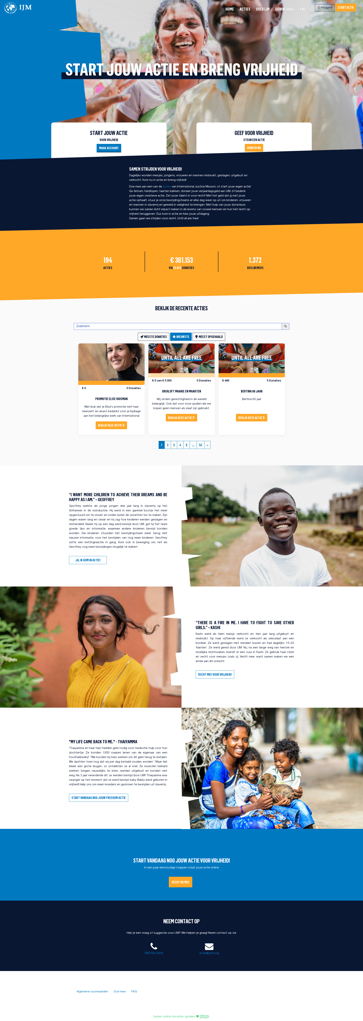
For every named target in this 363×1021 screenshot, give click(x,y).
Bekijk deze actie (110, 425)
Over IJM (263, 9)
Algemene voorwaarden (92, 991)
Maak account (109, 148)
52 (200, 445)
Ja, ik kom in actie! (87, 560)
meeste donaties (155, 337)
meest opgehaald (210, 337)
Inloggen (326, 7)
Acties (245, 9)
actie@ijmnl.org (209, 953)
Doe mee (120, 991)
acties (167, 186)
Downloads (284, 9)
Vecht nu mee (180, 882)
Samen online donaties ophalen (174, 1016)
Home (230, 9)
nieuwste (182, 337)
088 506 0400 (154, 953)
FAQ (303, 9)
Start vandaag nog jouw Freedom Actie (98, 798)
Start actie (346, 7)
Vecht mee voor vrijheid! (215, 674)
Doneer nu (254, 148)
